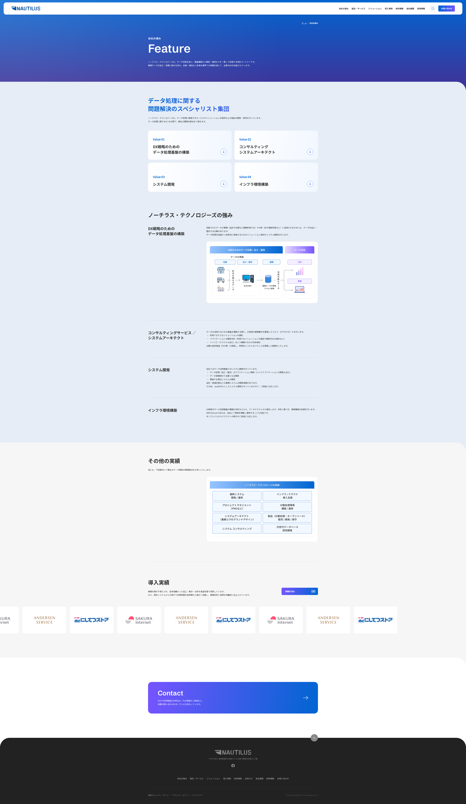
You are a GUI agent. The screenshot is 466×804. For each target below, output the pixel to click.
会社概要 (410, 8)
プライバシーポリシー (181, 795)
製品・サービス (358, 8)
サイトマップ (197, 795)
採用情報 (421, 8)
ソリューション (375, 8)
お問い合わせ (283, 778)
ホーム (304, 23)
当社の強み (344, 8)
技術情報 (399, 8)
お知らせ (249, 778)
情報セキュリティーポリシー (159, 795)
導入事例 (389, 8)
